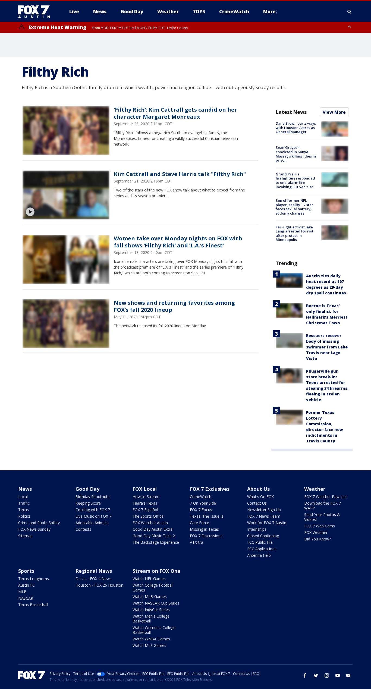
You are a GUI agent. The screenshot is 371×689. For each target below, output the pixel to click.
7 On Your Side (203, 503)
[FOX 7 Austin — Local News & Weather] (36, 11)
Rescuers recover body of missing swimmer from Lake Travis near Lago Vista (327, 347)
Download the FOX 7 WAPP (322, 506)
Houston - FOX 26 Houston (99, 585)
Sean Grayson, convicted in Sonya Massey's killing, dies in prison (296, 154)
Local (23, 496)
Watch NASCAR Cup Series (156, 603)
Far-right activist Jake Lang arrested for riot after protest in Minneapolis (294, 233)
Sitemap (25, 535)
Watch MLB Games (150, 596)
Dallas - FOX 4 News (94, 578)
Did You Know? (317, 539)
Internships (256, 529)
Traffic (24, 503)
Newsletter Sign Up (264, 509)
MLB (22, 591)
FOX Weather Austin (150, 522)
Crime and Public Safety (39, 522)
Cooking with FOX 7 (93, 509)
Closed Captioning (263, 535)
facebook (305, 675)
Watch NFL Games (149, 578)
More (269, 11)
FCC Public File (260, 542)
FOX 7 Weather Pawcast (325, 496)
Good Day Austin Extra (152, 529)
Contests (83, 529)
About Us (258, 489)
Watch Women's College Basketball (154, 630)
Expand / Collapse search (349, 12)
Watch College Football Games (153, 588)
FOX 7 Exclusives (209, 489)
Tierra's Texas (145, 503)
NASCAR (25, 598)
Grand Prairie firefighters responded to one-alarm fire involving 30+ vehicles (295, 180)
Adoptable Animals (92, 522)
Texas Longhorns (33, 578)
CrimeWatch (200, 496)
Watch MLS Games (149, 645)
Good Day (87, 489)
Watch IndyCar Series (151, 609)
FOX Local (145, 489)
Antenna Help (259, 555)
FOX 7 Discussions (206, 535)
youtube (337, 675)
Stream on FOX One (156, 571)
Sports (26, 571)
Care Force (199, 522)
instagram (326, 675)
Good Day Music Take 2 (154, 535)
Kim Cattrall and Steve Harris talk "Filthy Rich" (180, 174)
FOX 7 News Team (263, 516)
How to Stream (146, 496)
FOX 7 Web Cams (319, 525)
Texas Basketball (33, 604)
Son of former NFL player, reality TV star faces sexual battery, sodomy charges (294, 207)
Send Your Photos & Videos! (322, 517)
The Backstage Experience (156, 542)
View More (334, 112)
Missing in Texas (204, 529)
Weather (314, 489)
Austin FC (26, 585)
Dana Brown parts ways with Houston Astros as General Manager (296, 127)
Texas (23, 509)
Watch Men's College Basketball (151, 619)
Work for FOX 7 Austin (266, 522)
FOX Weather (316, 532)
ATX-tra (196, 542)
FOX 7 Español (145, 509)
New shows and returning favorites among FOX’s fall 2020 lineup (174, 306)
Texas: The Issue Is (207, 516)
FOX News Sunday (34, 529)
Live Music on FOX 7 (93, 516)
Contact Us (257, 503)
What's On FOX (260, 496)
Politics (24, 516)
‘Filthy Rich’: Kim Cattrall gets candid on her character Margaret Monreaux (175, 113)
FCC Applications (261, 548)
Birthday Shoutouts (92, 496)
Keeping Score (88, 503)
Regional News (94, 571)
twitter (316, 675)
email (348, 675)
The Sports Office (148, 516)
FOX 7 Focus (201, 509)
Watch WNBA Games (151, 638)
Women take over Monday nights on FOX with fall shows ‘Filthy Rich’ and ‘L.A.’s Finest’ (178, 242)
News (25, 489)
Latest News (291, 112)
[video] (66, 195)
